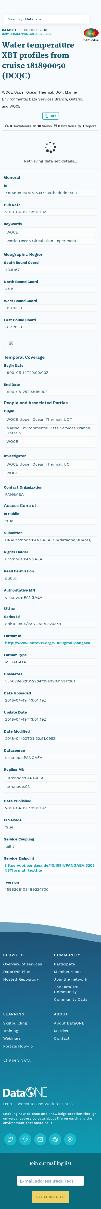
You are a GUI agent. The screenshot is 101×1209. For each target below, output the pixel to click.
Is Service (13, 820)
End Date (12, 384)
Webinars (12, 1038)
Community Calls (70, 999)
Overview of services (22, 964)
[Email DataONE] (40, 1139)
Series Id (12, 617)
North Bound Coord (21, 282)
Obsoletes (13, 674)
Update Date (15, 712)
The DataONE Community (67, 989)
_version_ (12, 882)
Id (5, 186)
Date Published (17, 801)
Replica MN (14, 769)
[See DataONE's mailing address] (70, 1139)
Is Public (11, 514)
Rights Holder (16, 552)
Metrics (61, 1030)
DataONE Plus (16, 971)
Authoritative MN (19, 590)
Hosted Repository (21, 979)
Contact (62, 1038)
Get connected (50, 1197)
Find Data (20, 1060)
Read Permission (19, 571)
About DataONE (69, 1023)
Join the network (70, 979)
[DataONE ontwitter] (10, 1139)
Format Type (15, 655)
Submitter (13, 533)
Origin (9, 411)
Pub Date (12, 205)
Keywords (13, 224)
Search (14, 19)
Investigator (15, 456)
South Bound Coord (21, 262)
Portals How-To (18, 1046)
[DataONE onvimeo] (25, 1139)
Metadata (33, 19)
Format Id (12, 636)
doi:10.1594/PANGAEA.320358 (26, 34)
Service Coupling (19, 839)
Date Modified (17, 731)
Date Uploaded (17, 693)
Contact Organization (23, 487)
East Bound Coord (20, 320)
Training (10, 1030)
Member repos (67, 971)
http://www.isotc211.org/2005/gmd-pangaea (47, 643)
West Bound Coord (20, 301)
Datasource (14, 750)
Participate (64, 964)
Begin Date (14, 365)
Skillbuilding (15, 1023)
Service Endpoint (19, 858)
